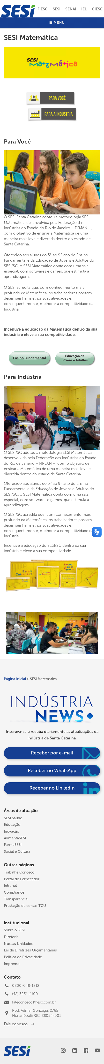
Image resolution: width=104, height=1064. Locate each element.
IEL (84, 9)
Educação (12, 824)
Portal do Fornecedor (21, 879)
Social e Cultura (17, 851)
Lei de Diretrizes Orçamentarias (30, 950)
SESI (56, 9)
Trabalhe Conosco (19, 872)
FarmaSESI (13, 845)
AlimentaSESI (15, 838)
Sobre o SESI (14, 930)
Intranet (10, 885)
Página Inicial (15, 679)
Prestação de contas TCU (25, 906)
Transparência (16, 899)
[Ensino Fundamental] (30, 365)
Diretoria (11, 937)
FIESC (42, 9)
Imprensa (12, 964)
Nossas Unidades (18, 944)
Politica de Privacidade (23, 957)
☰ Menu (57, 23)
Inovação (11, 831)
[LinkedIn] (74, 1051)
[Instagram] (63, 1051)
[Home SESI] (18, 11)
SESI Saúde (13, 818)
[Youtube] (97, 1051)
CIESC (97, 9)
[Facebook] (86, 1051)
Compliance (14, 892)
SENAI (70, 9)
